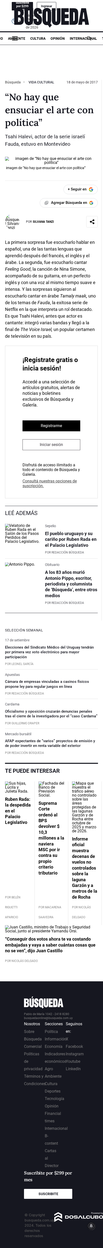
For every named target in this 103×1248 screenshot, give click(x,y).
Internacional (83, 38)
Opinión (57, 38)
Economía (53, 1046)
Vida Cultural (41, 82)
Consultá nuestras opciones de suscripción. (49, 483)
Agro (49, 1068)
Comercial (33, 1046)
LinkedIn (73, 1068)
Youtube (73, 1061)
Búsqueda (13, 82)
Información (55, 1039)
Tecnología (54, 1098)
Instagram (75, 1054)
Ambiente (16, 38)
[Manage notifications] (91, 1226)
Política (51, 1031)
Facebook (74, 1046)
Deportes (52, 1091)
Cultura (38, 38)
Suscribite (48, 1194)
